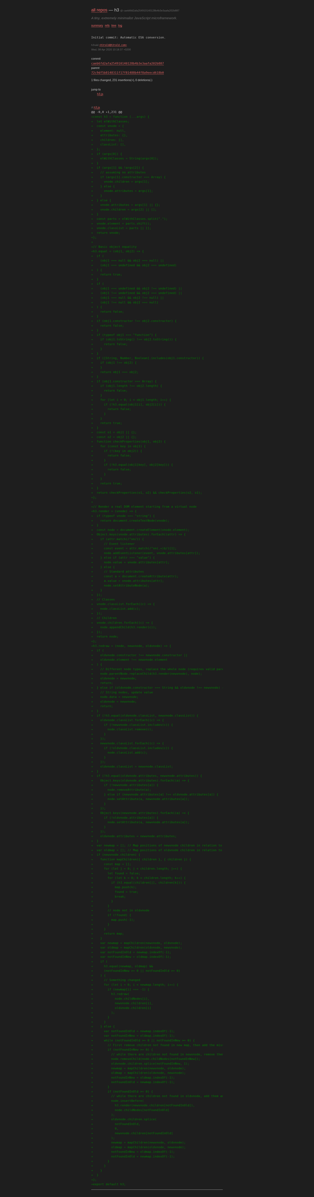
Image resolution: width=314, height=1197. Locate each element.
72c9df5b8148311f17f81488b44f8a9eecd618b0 (127, 72)
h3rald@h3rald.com (113, 45)
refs (107, 25)
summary (97, 25)
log (120, 25)
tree (113, 25)
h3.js (100, 94)
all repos (99, 9)
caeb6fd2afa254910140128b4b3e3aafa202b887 (127, 63)
